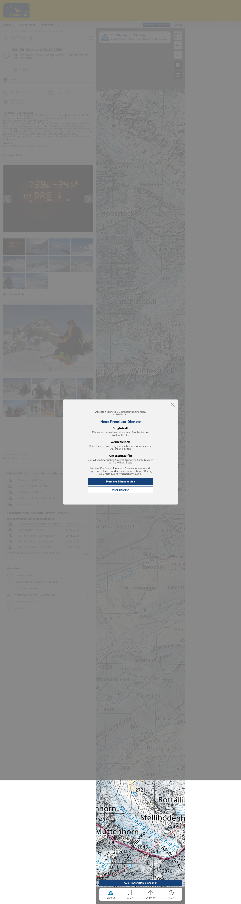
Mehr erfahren (120, 490)
